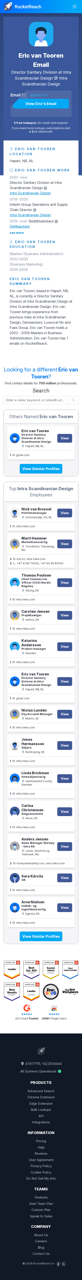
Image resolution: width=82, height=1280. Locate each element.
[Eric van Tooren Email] (41, 34)
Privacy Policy (41, 1166)
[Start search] (74, 400)
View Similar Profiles (41, 469)
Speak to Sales (41, 1216)
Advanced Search (41, 1091)
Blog (41, 1247)
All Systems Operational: (39, 1071)
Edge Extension (41, 1103)
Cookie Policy (41, 1172)
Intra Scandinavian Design (30, 193)
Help (41, 1147)
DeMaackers (20, 226)
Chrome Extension (41, 1097)
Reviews (41, 1153)
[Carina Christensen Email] (15, 812)
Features (41, 1197)
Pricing (41, 1141)
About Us (41, 1235)
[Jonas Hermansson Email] (15, 745)
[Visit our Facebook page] (58, 1264)
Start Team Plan (41, 1204)
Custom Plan (41, 1210)
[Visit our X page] (63, 1264)
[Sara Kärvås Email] (15, 878)
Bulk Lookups (41, 1110)
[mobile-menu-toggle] (75, 6)
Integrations (41, 1122)
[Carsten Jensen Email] (15, 615)
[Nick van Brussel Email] (15, 513)
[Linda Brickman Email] (15, 778)
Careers (41, 1241)
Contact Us (41, 1254)
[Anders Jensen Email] (15, 846)
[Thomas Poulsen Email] (15, 583)
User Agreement (41, 1160)
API (41, 1116)
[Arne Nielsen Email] (15, 908)
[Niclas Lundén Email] (15, 714)
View (65, 438)
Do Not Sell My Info (41, 1178)
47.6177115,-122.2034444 (43, 1064)
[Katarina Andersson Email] (15, 647)
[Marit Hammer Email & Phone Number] (15, 544)
